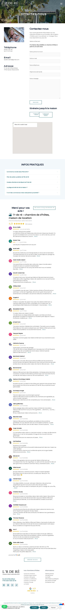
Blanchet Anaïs (17, 416)
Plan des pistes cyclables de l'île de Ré (18, 177)
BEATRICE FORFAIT (19, 356)
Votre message (34, 78)
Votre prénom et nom (36, 51)
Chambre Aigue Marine (30, 575)
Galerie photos (49, 573)
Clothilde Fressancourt (19, 505)
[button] (32, 171)
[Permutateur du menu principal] (61, 4)
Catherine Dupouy (18, 343)
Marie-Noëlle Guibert (19, 260)
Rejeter (44, 607)
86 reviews (28, 224)
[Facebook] (3, 585)
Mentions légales (22, 603)
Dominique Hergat (18, 390)
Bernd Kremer (17, 367)
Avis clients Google (50, 580)
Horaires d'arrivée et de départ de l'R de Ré (19, 182)
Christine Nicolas (18, 492)
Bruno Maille (16, 227)
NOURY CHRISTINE (18, 273)
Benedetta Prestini (18, 309)
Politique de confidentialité (35, 603)
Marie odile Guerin (18, 542)
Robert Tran (16, 240)
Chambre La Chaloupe (30, 580)
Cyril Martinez (17, 441)
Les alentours (49, 575)
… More (35, 236)
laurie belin (16, 248)
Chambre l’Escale (28, 582)
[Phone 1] (16, 585)
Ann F (15, 529)
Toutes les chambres (29, 573)
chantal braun (17, 478)
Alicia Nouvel (17, 467)
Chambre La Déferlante (30, 578)
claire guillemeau (18, 403)
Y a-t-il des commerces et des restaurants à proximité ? (23, 192)
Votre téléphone (34, 65)
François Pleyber (18, 333)
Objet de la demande (36, 72)
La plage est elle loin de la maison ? (17, 187)
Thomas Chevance (18, 518)
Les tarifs (47, 577)
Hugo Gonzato (17, 428)
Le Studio (26, 584)
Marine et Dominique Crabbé (21, 379)
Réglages (53, 607)
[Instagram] (8, 585)
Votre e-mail (33, 58)
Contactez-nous (49, 582)
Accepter (34, 607)
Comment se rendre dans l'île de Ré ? (18, 171)
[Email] (12, 585)
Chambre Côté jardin (29, 577)
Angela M (16, 297)
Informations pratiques (51, 578)
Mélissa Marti (17, 286)
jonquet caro (16, 322)
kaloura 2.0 (16, 456)
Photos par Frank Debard (48, 603)
